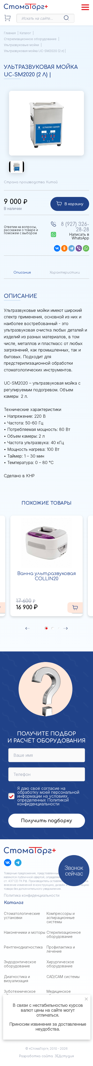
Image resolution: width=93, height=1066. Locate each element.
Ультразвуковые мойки (21, 45)
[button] (27, 628)
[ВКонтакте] (57, 248)
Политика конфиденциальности (31, 895)
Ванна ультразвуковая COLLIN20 (46, 576)
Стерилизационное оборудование (30, 39)
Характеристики (65, 272)
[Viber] (79, 248)
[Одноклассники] (64, 248)
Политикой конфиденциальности (43, 801)
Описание (22, 272)
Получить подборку (46, 820)
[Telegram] (71, 248)
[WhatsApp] (86, 248)
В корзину (73, 204)
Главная (10, 33)
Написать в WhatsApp (79, 236)
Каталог (25, 33)
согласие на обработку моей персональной (48, 790)
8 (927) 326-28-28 (75, 227)
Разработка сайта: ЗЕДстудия (46, 1056)
